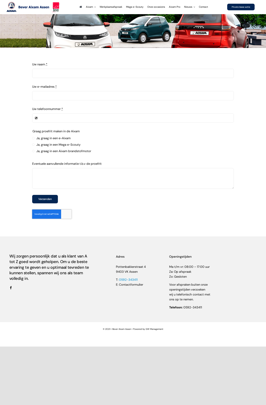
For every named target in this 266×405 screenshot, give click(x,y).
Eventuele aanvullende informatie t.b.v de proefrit (67, 164)
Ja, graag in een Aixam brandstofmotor (63, 151)
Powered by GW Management (148, 329)
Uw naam (39, 64)
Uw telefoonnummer (47, 109)
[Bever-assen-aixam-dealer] (33, 3)
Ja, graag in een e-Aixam (53, 138)
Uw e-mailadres (44, 87)
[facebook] (10, 287)
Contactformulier (131, 285)
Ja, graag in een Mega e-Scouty (58, 145)
